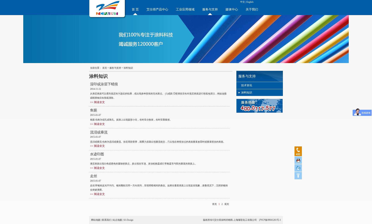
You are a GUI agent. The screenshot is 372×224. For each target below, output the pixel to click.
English (249, 2)
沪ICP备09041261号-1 (270, 220)
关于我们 (252, 9)
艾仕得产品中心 (157, 9)
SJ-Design (128, 220)
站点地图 (117, 220)
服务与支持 (210, 9)
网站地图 (95, 220)
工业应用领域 (185, 9)
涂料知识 (246, 92)
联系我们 (106, 220)
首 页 (135, 9)
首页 (104, 68)
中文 (242, 2)
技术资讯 (246, 85)
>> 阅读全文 (97, 102)
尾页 (226, 204)
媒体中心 (232, 9)
